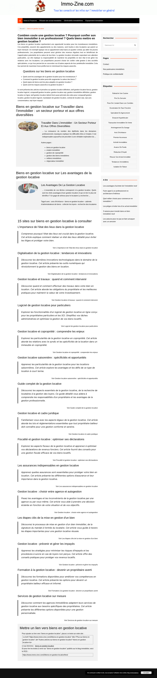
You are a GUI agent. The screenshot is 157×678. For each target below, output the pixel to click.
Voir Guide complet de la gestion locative (82, 408)
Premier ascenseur (120, 137)
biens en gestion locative (55, 147)
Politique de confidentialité (113, 74)
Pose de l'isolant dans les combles (120, 103)
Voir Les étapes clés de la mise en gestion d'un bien (78, 538)
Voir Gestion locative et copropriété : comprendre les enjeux (75, 352)
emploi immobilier (53, 150)
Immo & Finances (30, 21)
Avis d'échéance (120, 132)
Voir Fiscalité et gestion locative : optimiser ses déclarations (75, 460)
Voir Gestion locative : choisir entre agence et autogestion (76, 512)
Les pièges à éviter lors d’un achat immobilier (120, 206)
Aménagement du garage (120, 127)
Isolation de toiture (120, 167)
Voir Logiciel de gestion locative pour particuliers (79, 326)
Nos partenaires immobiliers (113, 69)
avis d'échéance (57, 201)
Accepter (146, 673)
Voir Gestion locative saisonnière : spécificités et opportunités (74, 378)
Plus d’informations (132, 673)
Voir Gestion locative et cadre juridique (83, 434)
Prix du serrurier (120, 98)
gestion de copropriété (54, 153)
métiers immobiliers (53, 158)
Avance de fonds (120, 147)
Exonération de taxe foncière (120, 108)
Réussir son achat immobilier (50, 21)
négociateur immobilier (55, 161)
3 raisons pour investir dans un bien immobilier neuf (116, 212)
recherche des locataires (87, 204)
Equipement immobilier (94, 21)
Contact (106, 64)
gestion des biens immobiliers (57, 156)
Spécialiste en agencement (120, 113)
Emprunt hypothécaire (120, 118)
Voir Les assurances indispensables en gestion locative (77, 486)
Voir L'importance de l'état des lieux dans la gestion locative (75, 248)
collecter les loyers (69, 204)
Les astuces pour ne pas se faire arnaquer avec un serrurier (119, 220)
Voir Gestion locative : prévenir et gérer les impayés (78, 565)
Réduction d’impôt (120, 152)
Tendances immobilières (120, 162)
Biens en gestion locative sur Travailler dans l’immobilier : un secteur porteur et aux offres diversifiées (50, 111)
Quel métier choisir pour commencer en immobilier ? (118, 200)
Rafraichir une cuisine (120, 93)
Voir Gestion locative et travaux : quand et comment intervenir (75, 300)
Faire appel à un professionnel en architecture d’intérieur (115, 192)
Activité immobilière (120, 142)
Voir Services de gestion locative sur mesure (81, 620)
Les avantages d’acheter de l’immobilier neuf (120, 186)
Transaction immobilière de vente (120, 123)
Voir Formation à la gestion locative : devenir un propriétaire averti (73, 591)
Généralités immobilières (73, 21)
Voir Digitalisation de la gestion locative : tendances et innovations (73, 274)
